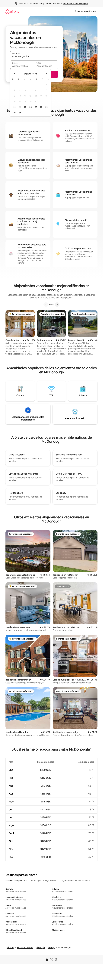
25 (25, 107)
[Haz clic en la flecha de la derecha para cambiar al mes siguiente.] (46, 74)
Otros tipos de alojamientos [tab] (43, 880)
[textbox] (22, 66)
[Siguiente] (57, 304)
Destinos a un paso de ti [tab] (16, 880)
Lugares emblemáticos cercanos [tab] (75, 880)
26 (30, 107)
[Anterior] (45, 304)
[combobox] (34, 56)
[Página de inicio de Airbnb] (12, 11)
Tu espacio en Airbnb (85, 11)
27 (36, 107)
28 (41, 107)
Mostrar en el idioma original (75, 3)
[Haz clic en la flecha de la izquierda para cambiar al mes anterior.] (15, 74)
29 (46, 107)
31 (20, 112)
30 (14, 112)
